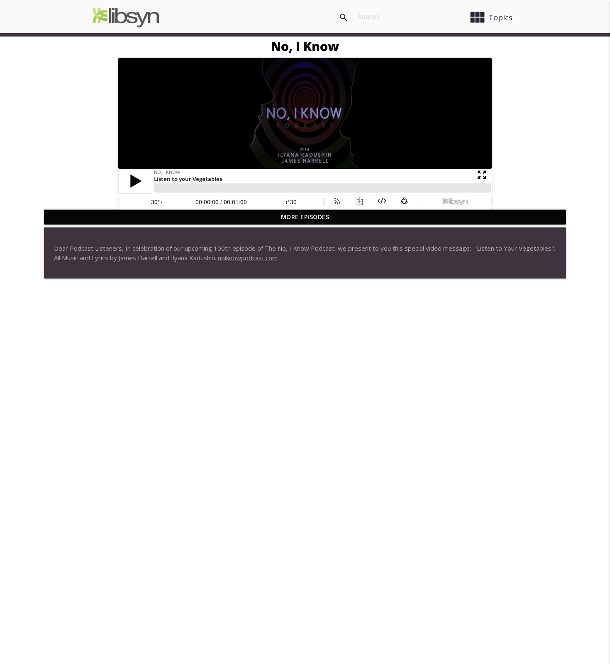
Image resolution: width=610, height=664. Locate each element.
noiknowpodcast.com (248, 258)
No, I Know (305, 46)
